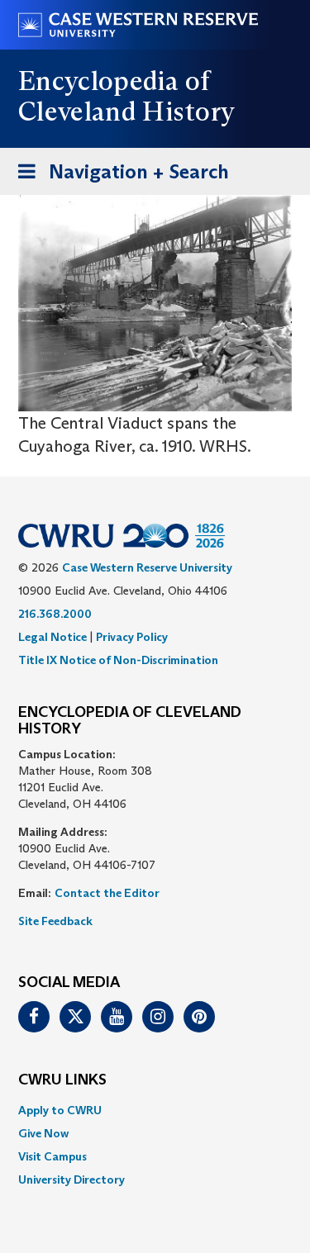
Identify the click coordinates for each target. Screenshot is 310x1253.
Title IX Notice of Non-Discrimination (118, 660)
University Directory (71, 1179)
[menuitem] (155, 1110)
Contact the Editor (107, 892)
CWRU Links (62, 1080)
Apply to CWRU (60, 1110)
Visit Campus (52, 1156)
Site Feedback (55, 921)
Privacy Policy (132, 636)
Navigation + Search (118, 177)
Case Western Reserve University (147, 567)
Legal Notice (52, 636)
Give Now (43, 1133)
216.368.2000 (55, 613)
